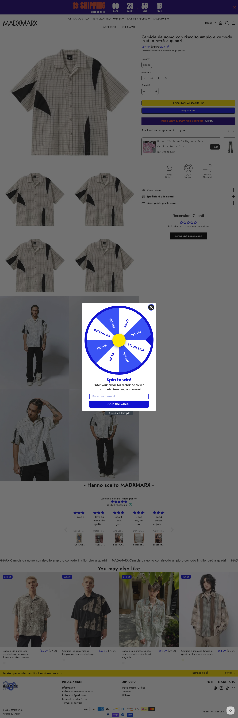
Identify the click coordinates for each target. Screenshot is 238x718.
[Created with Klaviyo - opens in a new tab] (119, 413)
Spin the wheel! (119, 404)
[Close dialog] (151, 307)
